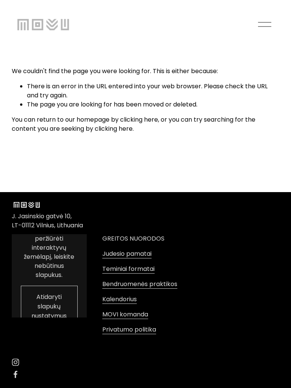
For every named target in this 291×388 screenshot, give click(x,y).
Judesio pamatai (127, 253)
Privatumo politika (129, 329)
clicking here (139, 119)
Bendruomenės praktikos (139, 284)
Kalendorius (119, 299)
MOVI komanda (125, 314)
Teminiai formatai (128, 268)
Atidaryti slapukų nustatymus (49, 306)
